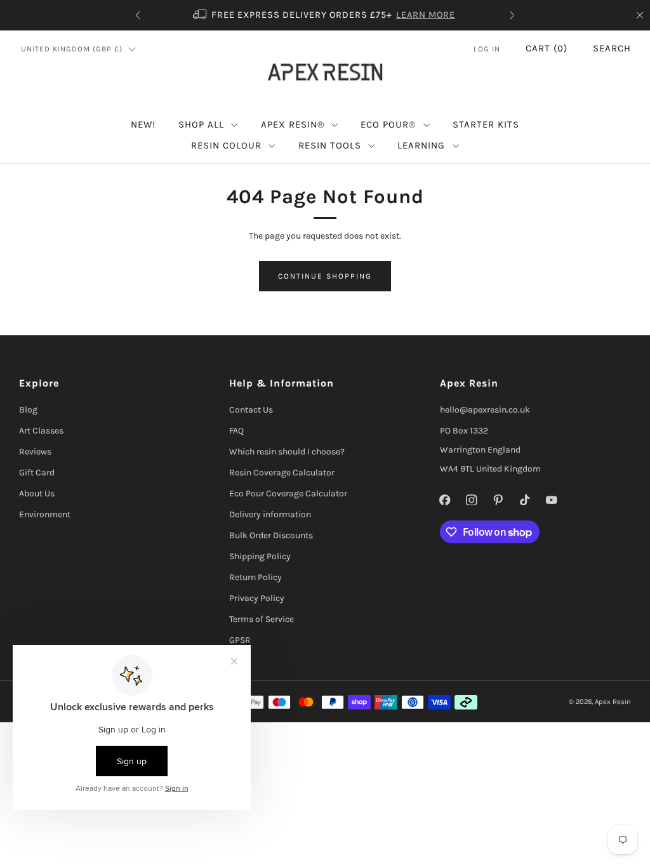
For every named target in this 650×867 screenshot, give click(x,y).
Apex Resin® (292, 124)
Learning (421, 145)
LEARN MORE (425, 15)
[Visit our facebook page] (445, 499)
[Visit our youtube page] (551, 499)
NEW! (143, 124)
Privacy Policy (256, 598)
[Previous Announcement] (137, 15)
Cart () (546, 48)
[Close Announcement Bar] (640, 15)
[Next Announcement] (512, 15)
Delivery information (270, 514)
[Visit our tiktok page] (525, 499)
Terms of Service (261, 619)
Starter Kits (486, 124)
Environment (44, 514)
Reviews (35, 451)
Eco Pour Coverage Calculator (288, 493)
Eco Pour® (388, 124)
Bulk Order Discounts (271, 535)
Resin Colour (226, 145)
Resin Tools (329, 145)
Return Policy (255, 577)
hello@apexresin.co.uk (485, 409)
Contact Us (251, 409)
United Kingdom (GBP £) (72, 48)
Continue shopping (325, 276)
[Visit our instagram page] (471, 499)
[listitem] (325, 15)
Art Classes (41, 430)
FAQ (236, 430)
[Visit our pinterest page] (498, 499)
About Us (37, 493)
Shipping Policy (260, 556)
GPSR (240, 640)
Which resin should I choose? (287, 451)
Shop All (201, 124)
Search (612, 48)
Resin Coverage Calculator (282, 472)
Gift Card (37, 472)
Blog (28, 409)
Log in (487, 48)
